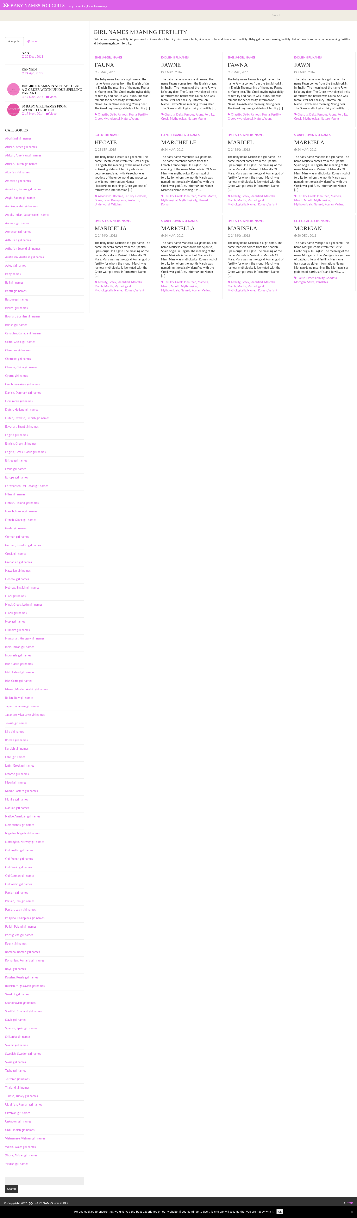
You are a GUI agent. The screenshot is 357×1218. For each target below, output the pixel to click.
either (310, 278)
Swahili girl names (16, 1045)
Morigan (308, 228)
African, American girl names (23, 155)
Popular (15, 41)
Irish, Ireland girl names (19, 672)
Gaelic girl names (15, 528)
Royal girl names (15, 969)
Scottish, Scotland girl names (23, 1011)
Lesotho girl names (17, 774)
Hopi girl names (15, 621)
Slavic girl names (15, 1020)
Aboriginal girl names (18, 138)
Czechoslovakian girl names (22, 384)
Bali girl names (14, 282)
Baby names (13, 274)
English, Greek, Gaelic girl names (25, 452)
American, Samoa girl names (23, 189)
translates (321, 282)
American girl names (18, 181)
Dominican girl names (19, 401)
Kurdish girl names (17, 748)
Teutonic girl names (17, 1079)
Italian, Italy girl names (19, 698)
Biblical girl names (16, 308)
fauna (133, 114)
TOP (349, 1203)
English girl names (108, 57)
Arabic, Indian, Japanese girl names (27, 215)
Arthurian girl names (18, 240)
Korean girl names (16, 740)
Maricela (309, 142)
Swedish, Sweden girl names (23, 1053)
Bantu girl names (15, 291)
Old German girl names (19, 875)
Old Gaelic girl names (18, 867)
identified (190, 196)
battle (301, 278)
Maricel (241, 142)
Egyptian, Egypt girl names (22, 426)
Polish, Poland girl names (20, 926)
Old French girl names (19, 859)
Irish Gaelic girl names (19, 664)
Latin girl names (15, 757)
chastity (103, 114)
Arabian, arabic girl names (21, 206)
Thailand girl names (17, 1087)
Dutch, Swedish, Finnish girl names (27, 418)
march (202, 196)
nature (125, 118)
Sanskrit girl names (17, 994)
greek (98, 118)
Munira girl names (16, 799)
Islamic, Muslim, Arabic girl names (26, 689)
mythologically (188, 200)
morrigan (300, 282)
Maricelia (111, 228)
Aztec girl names (15, 265)
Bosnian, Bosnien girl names (22, 316)
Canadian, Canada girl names (23, 333)
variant (272, 204)
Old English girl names (19, 850)
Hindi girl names (15, 596)
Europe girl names (16, 477)
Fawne (171, 65)
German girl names (17, 537)
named (203, 200)
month (211, 196)
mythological (112, 118)
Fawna (238, 65)
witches (116, 204)
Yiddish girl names (16, 1164)
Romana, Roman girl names (22, 952)
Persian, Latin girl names (20, 909)
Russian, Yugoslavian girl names (25, 986)
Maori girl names (15, 782)
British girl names (16, 325)
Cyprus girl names (16, 376)
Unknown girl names (18, 1121)
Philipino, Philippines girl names (24, 918)
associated (105, 196)
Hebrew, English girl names (22, 587)
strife (310, 282)
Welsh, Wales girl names (20, 1147)
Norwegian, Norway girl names (24, 842)
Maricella (178, 228)
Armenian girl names (18, 231)
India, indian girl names (19, 647)
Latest (34, 41)
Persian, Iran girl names (19, 901)
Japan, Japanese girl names (22, 706)
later (107, 200)
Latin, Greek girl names (19, 765)
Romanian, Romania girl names (24, 960)
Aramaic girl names (17, 223)
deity (113, 114)
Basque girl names (16, 299)
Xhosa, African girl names (21, 1155)
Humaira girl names (17, 630)
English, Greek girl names (21, 443)
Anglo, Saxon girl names (20, 198)
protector (133, 200)
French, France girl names (180, 135)
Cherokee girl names (18, 359)
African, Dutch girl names (21, 164)
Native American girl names (22, 816)
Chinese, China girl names (21, 367)
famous (123, 114)
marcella (269, 196)
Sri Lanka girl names (17, 1036)
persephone (118, 200)
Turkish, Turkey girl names (21, 1096)
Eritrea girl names (16, 460)
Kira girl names (14, 731)
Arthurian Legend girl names (22, 248)
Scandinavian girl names (20, 1003)
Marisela (242, 228)
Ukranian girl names (17, 1113)
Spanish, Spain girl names (246, 135)
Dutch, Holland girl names (21, 409)
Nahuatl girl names (17, 808)
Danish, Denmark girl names (23, 392)
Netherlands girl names (19, 825)
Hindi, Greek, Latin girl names (23, 604)
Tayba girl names (15, 1070)
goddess (140, 196)
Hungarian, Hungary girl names (24, 638)
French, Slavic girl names (20, 520)
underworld (102, 204)
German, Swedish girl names (23, 545)
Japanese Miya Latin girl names (25, 714)
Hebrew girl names (17, 579)
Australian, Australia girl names (24, 257)
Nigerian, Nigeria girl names (22, 833)
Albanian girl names (17, 172)
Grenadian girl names (18, 562)
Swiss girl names (15, 1062)
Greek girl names (107, 135)
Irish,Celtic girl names (18, 681)
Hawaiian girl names (18, 570)
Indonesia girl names (18, 655)
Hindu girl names (16, 613)
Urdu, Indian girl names (20, 1130)
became (118, 196)
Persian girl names (16, 892)
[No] (352, 1212)
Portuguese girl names (19, 935)
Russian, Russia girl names (21, 977)
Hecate (106, 142)
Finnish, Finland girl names (22, 503)
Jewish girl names (16, 723)
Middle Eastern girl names (21, 791)
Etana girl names (15, 469)
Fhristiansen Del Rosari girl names (26, 486)
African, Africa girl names (21, 147)
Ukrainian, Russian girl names (23, 1104)
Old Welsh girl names (18, 884)
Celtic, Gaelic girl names (312, 221)
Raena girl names (16, 943)
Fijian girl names (15, 494)
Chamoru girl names (18, 350)
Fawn (302, 65)
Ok (280, 1211)
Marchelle (178, 142)
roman (165, 204)
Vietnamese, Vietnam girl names (25, 1138)
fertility (143, 114)
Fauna (104, 65)
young (135, 118)
